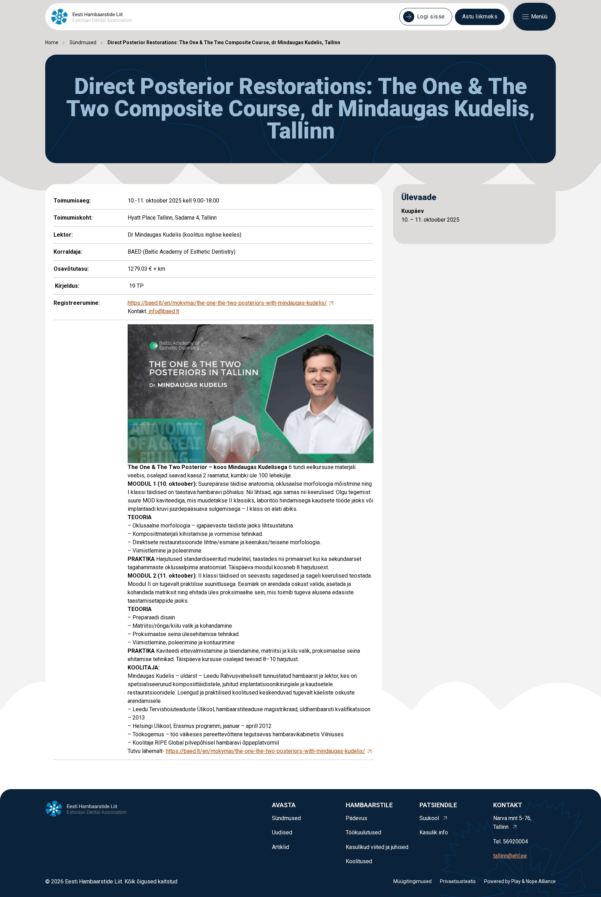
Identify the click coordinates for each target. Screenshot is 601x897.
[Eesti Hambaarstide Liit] (91, 16)
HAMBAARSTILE (369, 805)
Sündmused (83, 42)
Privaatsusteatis (458, 881)
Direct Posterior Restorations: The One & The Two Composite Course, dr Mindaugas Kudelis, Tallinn (223, 42)
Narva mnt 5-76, (512, 823)
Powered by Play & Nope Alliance (520, 881)
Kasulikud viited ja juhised (377, 847)
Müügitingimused (412, 881)
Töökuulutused (363, 832)
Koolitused (359, 861)
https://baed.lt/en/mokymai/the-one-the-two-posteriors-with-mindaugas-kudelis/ (227, 303)
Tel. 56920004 (510, 841)
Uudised (282, 832)
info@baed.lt (163, 311)
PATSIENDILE (438, 805)
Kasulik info (433, 832)
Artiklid (280, 847)
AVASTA (284, 805)
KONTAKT (507, 805)
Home (51, 42)
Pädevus (356, 818)
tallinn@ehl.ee (510, 855)
